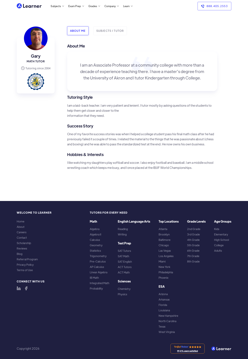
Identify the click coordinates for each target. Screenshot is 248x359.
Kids (216, 229)
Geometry (96, 245)
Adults (218, 250)
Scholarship (24, 243)
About (20, 227)
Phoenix (163, 277)
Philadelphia (166, 272)
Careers (21, 232)
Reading (123, 229)
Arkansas (164, 299)
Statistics (95, 250)
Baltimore (164, 240)
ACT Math (124, 272)
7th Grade (193, 256)
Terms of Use (25, 270)
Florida (163, 305)
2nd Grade (193, 229)
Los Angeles (166, 256)
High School (221, 240)
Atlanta (163, 229)
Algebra (94, 229)
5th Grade (193, 245)
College (219, 245)
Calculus (95, 240)
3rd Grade (193, 234)
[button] (57, 6)
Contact (22, 237)
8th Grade (193, 261)
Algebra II (95, 234)
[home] (29, 6)
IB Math (94, 277)
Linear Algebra (98, 272)
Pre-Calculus (98, 261)
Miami (162, 261)
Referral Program (27, 259)
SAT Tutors (124, 251)
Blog (19, 254)
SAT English (125, 261)
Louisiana (164, 310)
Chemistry (124, 289)
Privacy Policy (25, 264)
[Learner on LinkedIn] (19, 288)
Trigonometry (98, 256)
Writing (122, 234)
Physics (122, 294)
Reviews (22, 248)
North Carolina (167, 321)
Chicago (164, 245)
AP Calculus (97, 267)
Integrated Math (99, 283)
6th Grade (193, 250)
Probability (96, 288)
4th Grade (193, 240)
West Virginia (167, 332)
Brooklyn (164, 234)
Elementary (221, 234)
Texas (162, 326)
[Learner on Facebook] (26, 288)
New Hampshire (168, 315)
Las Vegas (165, 250)
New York (164, 267)
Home (20, 221)
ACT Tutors (125, 267)
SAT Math (123, 256)
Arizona (163, 294)
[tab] (78, 30)
